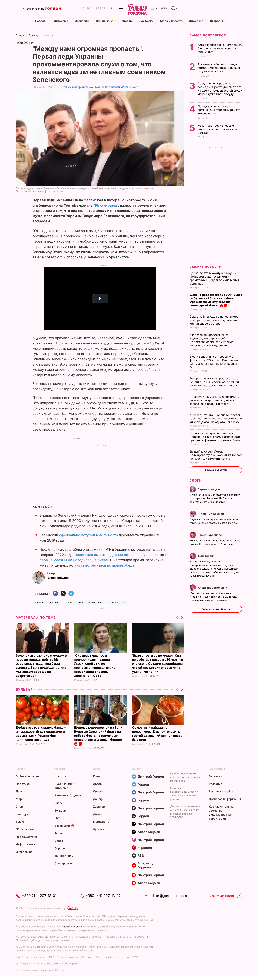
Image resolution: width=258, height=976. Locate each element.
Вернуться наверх (222, 895)
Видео (58, 840)
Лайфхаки (146, 21)
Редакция (215, 784)
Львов (97, 784)
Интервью (61, 21)
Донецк (98, 799)
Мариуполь (101, 821)
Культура (22, 814)
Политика (23, 784)
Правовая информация (225, 799)
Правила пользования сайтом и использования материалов (185, 777)
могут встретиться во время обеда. (104, 565)
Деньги (21, 791)
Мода (94, 680)
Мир (19, 799)
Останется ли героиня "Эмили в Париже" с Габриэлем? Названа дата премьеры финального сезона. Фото (215, 436)
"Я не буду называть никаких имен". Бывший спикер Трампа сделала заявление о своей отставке (214, 400)
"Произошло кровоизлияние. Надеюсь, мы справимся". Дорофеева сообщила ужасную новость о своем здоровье (211, 340)
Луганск (98, 829)
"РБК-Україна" (106, 205)
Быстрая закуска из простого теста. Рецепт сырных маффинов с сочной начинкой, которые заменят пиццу (214, 382)
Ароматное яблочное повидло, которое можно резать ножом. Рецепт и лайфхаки (219, 67)
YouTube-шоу (63, 856)
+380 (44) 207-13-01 (39, 896)
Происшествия (26, 836)
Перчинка (103, 21)
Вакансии (215, 776)
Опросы (59, 848)
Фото (58, 833)
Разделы (59, 769)
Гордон (20, 35)
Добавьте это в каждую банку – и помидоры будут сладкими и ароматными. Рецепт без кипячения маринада (214, 278)
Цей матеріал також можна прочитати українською (102, 87)
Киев (96, 776)
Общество (98, 748)
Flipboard (145, 848)
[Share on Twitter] (63, 594)
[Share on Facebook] (55, 594)
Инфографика (25, 844)
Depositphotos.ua (72, 926)
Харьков (99, 806)
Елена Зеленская (116, 602)
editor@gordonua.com (168, 896)
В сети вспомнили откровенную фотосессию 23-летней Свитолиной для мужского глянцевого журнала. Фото (214, 362)
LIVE (57, 818)
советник (40, 602)
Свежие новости (205, 266)
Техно (20, 821)
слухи (70, 602)
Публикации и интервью (64, 786)
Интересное (24, 852)
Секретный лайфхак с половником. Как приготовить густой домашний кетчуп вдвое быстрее (214, 320)
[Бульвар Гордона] (137, 9)
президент (56, 602)
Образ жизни (25, 829)
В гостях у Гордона (67, 795)
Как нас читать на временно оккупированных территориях (221, 812)
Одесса (98, 791)
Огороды (216, 21)
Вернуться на (35, 8)
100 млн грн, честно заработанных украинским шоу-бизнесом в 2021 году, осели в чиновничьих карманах (214, 597)
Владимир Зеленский (90, 602)
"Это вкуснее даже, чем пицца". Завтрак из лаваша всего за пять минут (220, 48)
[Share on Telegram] (71, 594)
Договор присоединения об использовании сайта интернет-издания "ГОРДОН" (185, 812)
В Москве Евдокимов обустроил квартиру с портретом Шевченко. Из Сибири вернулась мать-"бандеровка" (215, 498)
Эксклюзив (62, 825)
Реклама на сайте (221, 791)
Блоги (196, 480)
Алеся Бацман (149, 832)
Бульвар (34, 35)
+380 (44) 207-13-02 (103, 896)
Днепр (97, 814)
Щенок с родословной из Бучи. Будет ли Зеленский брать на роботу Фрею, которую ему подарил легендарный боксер (98, 733)
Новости (41, 21)
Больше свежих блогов (216, 608)
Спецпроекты (64, 863)
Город (96, 769)
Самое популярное (208, 35)
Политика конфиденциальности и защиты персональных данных (184, 793)
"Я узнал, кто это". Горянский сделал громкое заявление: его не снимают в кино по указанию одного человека (216, 418)
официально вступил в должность (88, 535)
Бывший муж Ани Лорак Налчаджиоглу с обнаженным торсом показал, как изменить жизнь (216, 455)
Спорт (20, 806)
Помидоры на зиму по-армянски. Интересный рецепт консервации (219, 110)
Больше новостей (216, 469)
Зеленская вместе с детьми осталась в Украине (116, 555)
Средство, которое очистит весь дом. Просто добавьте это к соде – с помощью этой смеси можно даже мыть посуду (220, 89)
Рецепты (126, 21)
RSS (141, 855)
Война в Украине (27, 776)
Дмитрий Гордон (151, 776)
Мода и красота (171, 21)
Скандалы (82, 21)
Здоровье (196, 21)
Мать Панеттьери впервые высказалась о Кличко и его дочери (217, 129)
